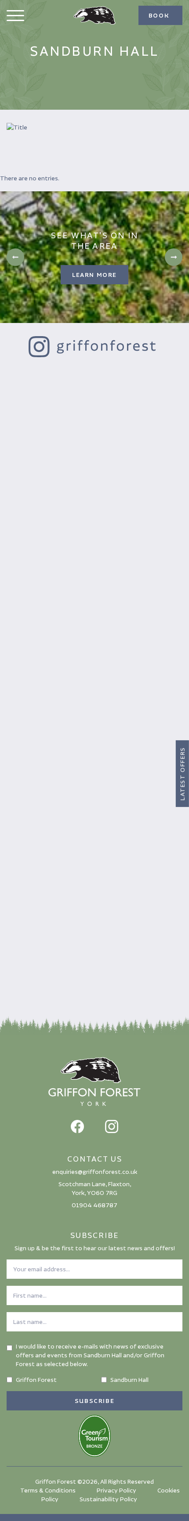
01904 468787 (94, 1205)
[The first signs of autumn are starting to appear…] (94, 433)
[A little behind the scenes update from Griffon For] (94, 535)
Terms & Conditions (48, 1490)
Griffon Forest (36, 1379)
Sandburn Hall (129, 1379)
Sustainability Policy (108, 1499)
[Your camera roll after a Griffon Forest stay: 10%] (94, 843)
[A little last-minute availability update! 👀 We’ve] (94, 638)
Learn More (94, 274)
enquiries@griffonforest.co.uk (94, 1171)
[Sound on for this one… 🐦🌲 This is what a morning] (94, 741)
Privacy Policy (116, 1490)
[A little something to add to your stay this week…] (94, 946)
